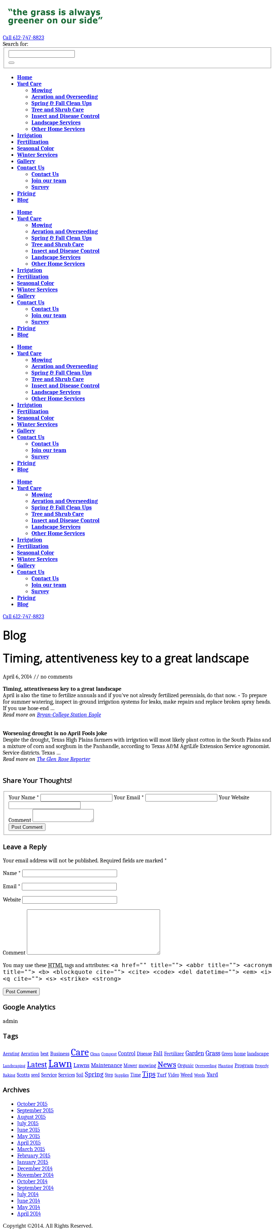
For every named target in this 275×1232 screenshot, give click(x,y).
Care (80, 1052)
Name (12, 873)
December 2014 (35, 1168)
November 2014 (35, 1175)
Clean (95, 1053)
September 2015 (35, 1110)
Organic (186, 1065)
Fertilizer (174, 1053)
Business (59, 1053)
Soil (79, 1075)
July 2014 (28, 1194)
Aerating (11, 1053)
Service (49, 1075)
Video (173, 1075)
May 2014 (28, 1207)
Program (244, 1065)
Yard (212, 1074)
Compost (109, 1053)
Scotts (23, 1074)
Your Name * (24, 797)
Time (135, 1075)
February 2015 (33, 1155)
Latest (37, 1064)
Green (227, 1053)
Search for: (15, 44)
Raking (9, 1075)
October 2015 (32, 1104)
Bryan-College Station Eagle (69, 715)
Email (11, 886)
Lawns (81, 1065)
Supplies (122, 1075)
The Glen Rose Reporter (63, 759)
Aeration (30, 1053)
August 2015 (31, 1117)
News (167, 1064)
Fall (158, 1053)
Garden (194, 1053)
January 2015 (32, 1162)
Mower (130, 1065)
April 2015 (29, 1143)
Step (109, 1075)
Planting (225, 1065)
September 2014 (35, 1188)
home (240, 1053)
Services (66, 1075)
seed (35, 1075)
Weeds (199, 1075)
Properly (262, 1066)
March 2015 (31, 1149)
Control (126, 1053)
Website (12, 899)
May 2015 (28, 1136)
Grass (213, 1053)
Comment (20, 820)
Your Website (234, 797)
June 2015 (28, 1130)
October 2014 (32, 1181)
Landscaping (14, 1065)
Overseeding (206, 1065)
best (44, 1054)
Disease (144, 1054)
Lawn (60, 1064)
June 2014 (28, 1201)
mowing (147, 1065)
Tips (148, 1074)
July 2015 (28, 1123)
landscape (258, 1053)
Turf (162, 1075)
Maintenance (106, 1065)
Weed (186, 1075)
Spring (94, 1074)
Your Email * (129, 797)
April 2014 (29, 1213)
